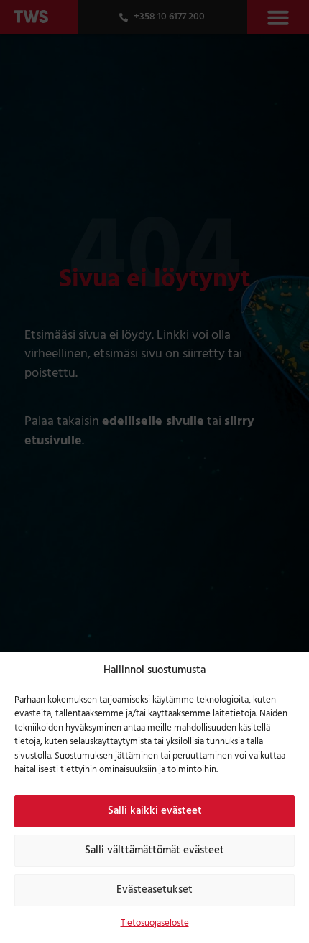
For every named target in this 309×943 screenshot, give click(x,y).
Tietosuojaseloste (155, 923)
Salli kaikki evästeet (155, 811)
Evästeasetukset (154, 890)
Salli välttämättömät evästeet (154, 850)
